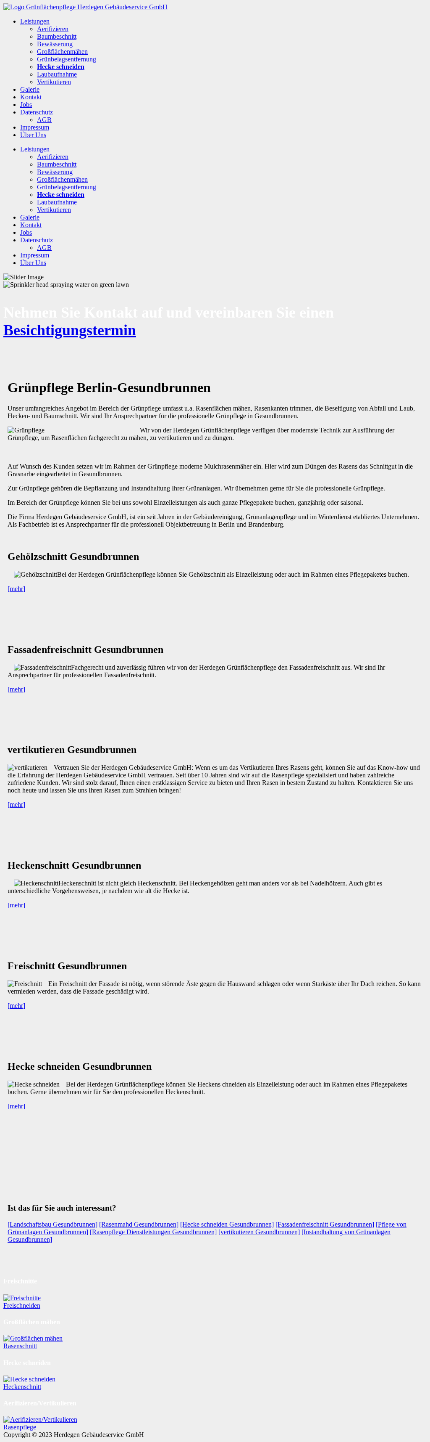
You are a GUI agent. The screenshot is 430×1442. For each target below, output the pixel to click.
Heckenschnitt (22, 1386)
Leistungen (35, 21)
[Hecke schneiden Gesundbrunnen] (227, 1224)
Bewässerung (55, 44)
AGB (44, 119)
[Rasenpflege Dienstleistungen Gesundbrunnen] (153, 1231)
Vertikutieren (54, 81)
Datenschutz (36, 112)
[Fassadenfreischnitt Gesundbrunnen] (324, 1224)
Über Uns (33, 134)
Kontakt (31, 97)
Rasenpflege (19, 1427)
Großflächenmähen (62, 51)
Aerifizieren (52, 28)
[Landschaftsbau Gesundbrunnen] (52, 1224)
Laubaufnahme (57, 74)
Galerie (29, 89)
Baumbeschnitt (56, 36)
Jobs (26, 104)
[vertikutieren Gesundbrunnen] (259, 1231)
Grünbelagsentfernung (66, 59)
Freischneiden (21, 1305)
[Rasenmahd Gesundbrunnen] (138, 1224)
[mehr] (16, 588)
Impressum (34, 127)
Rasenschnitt (20, 1345)
